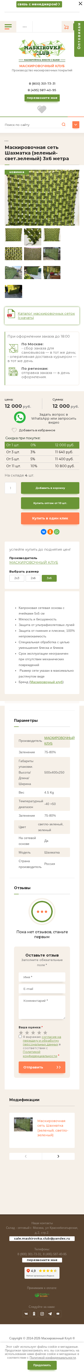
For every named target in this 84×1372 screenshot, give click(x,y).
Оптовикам (79, 35)
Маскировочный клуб (46, 682)
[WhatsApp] (57, 532)
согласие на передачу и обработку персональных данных (42, 1040)
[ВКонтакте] (43, 532)
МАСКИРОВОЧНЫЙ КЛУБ (33, 562)
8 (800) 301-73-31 (42, 83)
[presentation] (25, 1156)
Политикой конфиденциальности (53, 1357)
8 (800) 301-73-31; (30, 1254)
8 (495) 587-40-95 (42, 90)
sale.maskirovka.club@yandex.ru (42, 1238)
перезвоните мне (42, 1260)
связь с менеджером (37, 4)
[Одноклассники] (50, 532)
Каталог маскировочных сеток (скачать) (46, 315)
